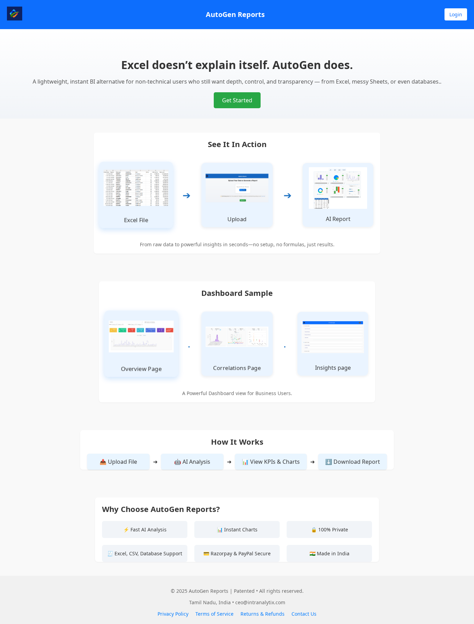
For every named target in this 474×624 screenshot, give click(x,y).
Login (455, 14)
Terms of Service (214, 613)
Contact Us (303, 613)
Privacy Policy (173, 613)
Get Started (237, 100)
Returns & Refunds (262, 613)
